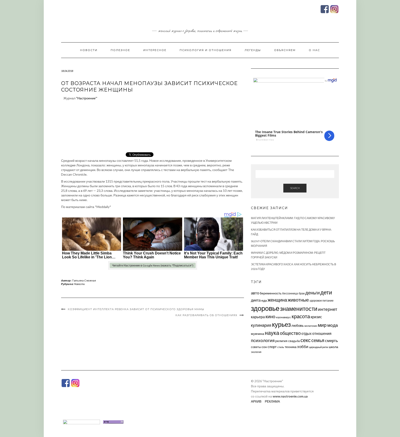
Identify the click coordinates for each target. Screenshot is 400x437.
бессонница (290, 293)
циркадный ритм (318, 346)
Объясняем (285, 50)
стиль (280, 346)
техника (291, 347)
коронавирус (283, 317)
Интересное (154, 50)
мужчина (257, 334)
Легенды (253, 50)
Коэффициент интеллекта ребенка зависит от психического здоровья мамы (136, 309)
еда (264, 300)
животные (298, 300)
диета (256, 300)
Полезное (120, 50)
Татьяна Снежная (84, 280)
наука (272, 333)
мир (322, 325)
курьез (281, 324)
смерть (331, 340)
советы (256, 347)
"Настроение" (86, 98)
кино (270, 316)
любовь (297, 325)
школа (333, 347)
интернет (327, 309)
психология (263, 340)
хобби (302, 346)
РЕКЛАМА (272, 401)
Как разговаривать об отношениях (206, 315)
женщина (277, 300)
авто (255, 292)
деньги (312, 292)
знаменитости (298, 308)
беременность (270, 293)
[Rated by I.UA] (81, 421)
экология (256, 351)
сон (264, 347)
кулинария (261, 325)
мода (332, 325)
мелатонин (310, 325)
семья (317, 340)
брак (302, 293)
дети (326, 292)
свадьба (294, 341)
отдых (306, 333)
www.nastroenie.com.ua (290, 396)
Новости (88, 50)
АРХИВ (256, 401)
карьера (258, 317)
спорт (272, 347)
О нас (314, 50)
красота (301, 316)
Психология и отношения (205, 50)
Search (295, 187)
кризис (316, 317)
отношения (321, 333)
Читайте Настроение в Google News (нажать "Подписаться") (152, 265)
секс (305, 340)
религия (281, 341)
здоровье (265, 308)
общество (290, 333)
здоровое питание (321, 300)
